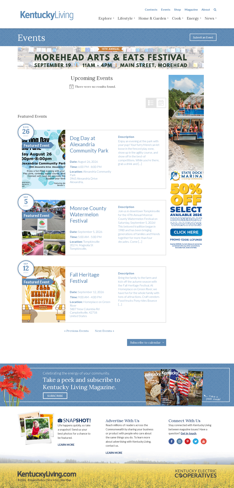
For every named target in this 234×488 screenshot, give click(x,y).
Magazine (191, 9)
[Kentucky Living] (48, 15)
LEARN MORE (114, 452)
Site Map (65, 480)
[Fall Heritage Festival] (43, 294)
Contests (151, 9)
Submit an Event (203, 37)
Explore (105, 18)
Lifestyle (125, 18)
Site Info (52, 480)
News (209, 18)
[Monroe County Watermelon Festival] (43, 228)
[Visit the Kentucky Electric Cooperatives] (195, 474)
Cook (176, 18)
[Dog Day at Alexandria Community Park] (43, 159)
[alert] (92, 86)
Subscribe (55, 395)
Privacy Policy (36, 480)
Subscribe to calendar (145, 342)
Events (165, 9)
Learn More (66, 444)
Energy (193, 18)
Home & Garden (152, 18)
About (205, 9)
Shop (177, 9)
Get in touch (188, 433)
